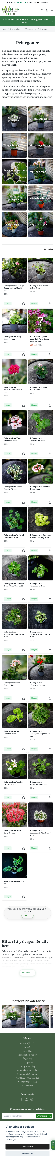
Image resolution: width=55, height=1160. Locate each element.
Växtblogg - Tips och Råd (27, 1078)
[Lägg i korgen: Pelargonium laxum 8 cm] (23, 896)
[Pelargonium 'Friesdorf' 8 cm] (40, 667)
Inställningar (27, 1153)
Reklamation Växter (27, 1055)
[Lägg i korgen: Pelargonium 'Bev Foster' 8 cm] (23, 698)
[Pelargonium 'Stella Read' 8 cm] (40, 371)
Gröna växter (15, 29)
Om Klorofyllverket (27, 1043)
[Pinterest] (31, 1099)
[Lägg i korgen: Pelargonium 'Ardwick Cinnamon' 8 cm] (23, 550)
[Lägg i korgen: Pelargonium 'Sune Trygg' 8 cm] (23, 848)
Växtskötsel (27, 1085)
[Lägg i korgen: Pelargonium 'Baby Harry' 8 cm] (23, 354)
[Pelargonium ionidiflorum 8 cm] (40, 766)
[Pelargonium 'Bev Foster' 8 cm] (14, 667)
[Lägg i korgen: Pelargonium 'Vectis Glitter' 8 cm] (23, 797)
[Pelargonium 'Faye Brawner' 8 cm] (14, 422)
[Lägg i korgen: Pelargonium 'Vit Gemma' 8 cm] (23, 749)
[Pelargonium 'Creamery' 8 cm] (40, 567)
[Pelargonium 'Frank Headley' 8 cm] (14, 471)
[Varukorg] (47, 10)
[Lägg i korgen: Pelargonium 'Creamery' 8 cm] (49, 599)
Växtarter (29, 29)
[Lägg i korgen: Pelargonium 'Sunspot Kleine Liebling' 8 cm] (49, 550)
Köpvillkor (27, 1051)
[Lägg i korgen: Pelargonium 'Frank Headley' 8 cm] (23, 502)
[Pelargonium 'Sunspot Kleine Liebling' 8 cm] (40, 519)
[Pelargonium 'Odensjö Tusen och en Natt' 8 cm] (14, 270)
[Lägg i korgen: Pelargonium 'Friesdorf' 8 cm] (49, 698)
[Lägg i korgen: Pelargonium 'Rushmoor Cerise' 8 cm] (23, 405)
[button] (27, 957)
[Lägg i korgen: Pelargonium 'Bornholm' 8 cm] (49, 453)
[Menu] (51, 10)
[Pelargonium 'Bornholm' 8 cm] (40, 422)
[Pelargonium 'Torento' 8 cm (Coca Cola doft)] (14, 567)
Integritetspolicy (27, 1066)
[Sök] (42, 10)
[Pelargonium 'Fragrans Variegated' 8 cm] (40, 616)
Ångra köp (27, 1058)
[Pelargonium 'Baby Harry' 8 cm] (14, 321)
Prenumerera (44, 1116)
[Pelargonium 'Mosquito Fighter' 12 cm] (40, 715)
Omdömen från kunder (27, 1074)
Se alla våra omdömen (37, 2)
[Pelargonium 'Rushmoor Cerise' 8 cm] (14, 371)
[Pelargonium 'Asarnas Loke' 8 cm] (40, 471)
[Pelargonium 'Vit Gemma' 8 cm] (14, 715)
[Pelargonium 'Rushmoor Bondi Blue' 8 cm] (14, 616)
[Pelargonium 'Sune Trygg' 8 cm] (14, 814)
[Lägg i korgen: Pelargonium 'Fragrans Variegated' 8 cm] (49, 650)
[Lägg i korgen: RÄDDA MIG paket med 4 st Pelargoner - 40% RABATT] (49, 354)
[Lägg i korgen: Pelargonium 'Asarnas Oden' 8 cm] (49, 303)
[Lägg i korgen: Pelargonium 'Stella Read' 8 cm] (49, 405)
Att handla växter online (27, 1070)
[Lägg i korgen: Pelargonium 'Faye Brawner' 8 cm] (23, 453)
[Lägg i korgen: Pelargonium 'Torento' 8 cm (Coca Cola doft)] (23, 599)
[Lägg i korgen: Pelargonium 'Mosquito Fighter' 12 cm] (49, 749)
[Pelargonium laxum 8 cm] (14, 865)
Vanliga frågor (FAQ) (27, 1082)
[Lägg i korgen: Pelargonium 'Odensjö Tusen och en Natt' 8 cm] (23, 303)
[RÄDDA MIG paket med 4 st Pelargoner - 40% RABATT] (40, 321)
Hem (4, 29)
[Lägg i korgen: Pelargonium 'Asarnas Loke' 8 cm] (49, 502)
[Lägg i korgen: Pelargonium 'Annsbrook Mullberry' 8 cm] (49, 848)
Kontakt (27, 1047)
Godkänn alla (27, 1147)
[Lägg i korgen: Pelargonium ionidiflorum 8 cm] (49, 797)
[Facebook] (21, 1099)
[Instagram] (26, 1099)
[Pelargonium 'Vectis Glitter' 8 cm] (14, 766)
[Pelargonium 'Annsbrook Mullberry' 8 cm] (40, 814)
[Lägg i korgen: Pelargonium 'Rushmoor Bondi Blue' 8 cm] (23, 650)
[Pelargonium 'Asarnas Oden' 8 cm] (40, 270)
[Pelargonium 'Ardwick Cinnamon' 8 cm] (14, 519)
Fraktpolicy (27, 1062)
